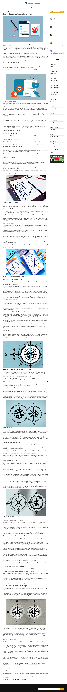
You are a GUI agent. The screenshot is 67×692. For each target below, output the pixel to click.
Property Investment (54, 122)
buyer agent (52, 75)
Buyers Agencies (53, 78)
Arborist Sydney (53, 64)
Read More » (57, 31)
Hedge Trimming (53, 103)
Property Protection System (55, 125)
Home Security (52, 106)
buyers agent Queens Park (54, 89)
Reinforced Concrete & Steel (55, 132)
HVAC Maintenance (53, 113)
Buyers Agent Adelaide (54, 82)
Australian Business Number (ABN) (16, 482)
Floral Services (52, 101)
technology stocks (23, 636)
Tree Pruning (52, 146)
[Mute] (61, 161)
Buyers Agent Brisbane (29, 7)
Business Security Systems (54, 71)
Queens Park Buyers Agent (54, 127)
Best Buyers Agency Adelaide (55, 68)
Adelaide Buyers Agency (54, 61)
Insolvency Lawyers (53, 115)
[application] (57, 159)
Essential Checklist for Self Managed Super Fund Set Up (16, 44)
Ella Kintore (4, 45)
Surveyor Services (53, 143)
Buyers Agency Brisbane (54, 80)
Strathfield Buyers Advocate (55, 136)
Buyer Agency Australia (54, 73)
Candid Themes (24, 689)
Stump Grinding (53, 141)
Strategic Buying (53, 134)
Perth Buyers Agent (53, 120)
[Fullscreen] (62, 161)
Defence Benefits (53, 94)
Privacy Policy (52, 152)
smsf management (19, 58)
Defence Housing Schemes (54, 96)
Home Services (52, 110)
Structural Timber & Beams (55, 139)
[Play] (51, 161)
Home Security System (54, 108)
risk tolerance (13, 165)
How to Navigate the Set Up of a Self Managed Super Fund (16, 337)
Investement (52, 118)
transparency (34, 431)
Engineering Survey (53, 99)
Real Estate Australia (54, 129)
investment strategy (43, 104)
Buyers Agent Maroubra (54, 85)
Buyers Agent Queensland (41, 7)
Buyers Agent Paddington (54, 87)
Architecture (52, 66)
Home (21, 7)
